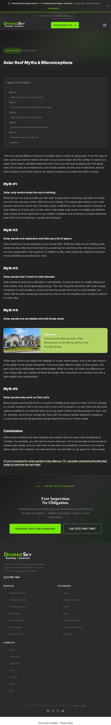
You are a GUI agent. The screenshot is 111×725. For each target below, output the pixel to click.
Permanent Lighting (72, 620)
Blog (11, 691)
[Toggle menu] (105, 25)
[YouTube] (63, 711)
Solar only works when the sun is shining (27, 97)
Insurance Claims (16, 634)
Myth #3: (13, 112)
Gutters (67, 607)
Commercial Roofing (17, 600)
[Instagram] (53, 711)
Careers (12, 670)
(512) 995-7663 (11, 577)
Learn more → (54, 8)
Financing (68, 634)
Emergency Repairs (17, 620)
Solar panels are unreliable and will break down (29, 127)
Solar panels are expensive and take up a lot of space (31, 107)
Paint (66, 613)
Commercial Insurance (73, 627)
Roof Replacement (16, 607)
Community (14, 663)
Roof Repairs (14, 613)
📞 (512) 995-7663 (43, 16)
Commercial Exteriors (73, 600)
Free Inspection (64, 25)
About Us (13, 650)
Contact (12, 684)
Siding (66, 593)
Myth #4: (13, 122)
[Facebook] (48, 711)
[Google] (58, 711)
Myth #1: (13, 92)
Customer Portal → (63, 16)
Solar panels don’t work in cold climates (26, 117)
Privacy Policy (66, 723)
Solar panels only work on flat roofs (25, 137)
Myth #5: (13, 132)
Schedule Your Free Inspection (35, 528)
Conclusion (13, 142)
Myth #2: (13, 102)
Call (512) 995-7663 (82, 528)
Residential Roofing (17, 593)
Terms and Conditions (48, 723)
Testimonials (14, 657)
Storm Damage (15, 627)
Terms (83, 705)
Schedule (13, 677)
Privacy (76, 705)
